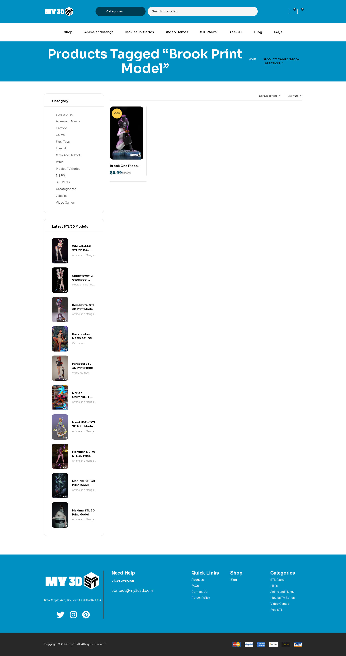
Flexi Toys (63, 142)
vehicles (61, 196)
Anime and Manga (68, 121)
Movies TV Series (68, 169)
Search (252, 11)
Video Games (65, 202)
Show (291, 95)
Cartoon (61, 128)
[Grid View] (111, 96)
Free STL (62, 148)
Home (252, 59)
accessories (64, 114)
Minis (59, 162)
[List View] (114, 96)
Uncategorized (66, 189)
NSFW (60, 175)
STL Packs (63, 182)
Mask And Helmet (68, 155)
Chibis (60, 135)
